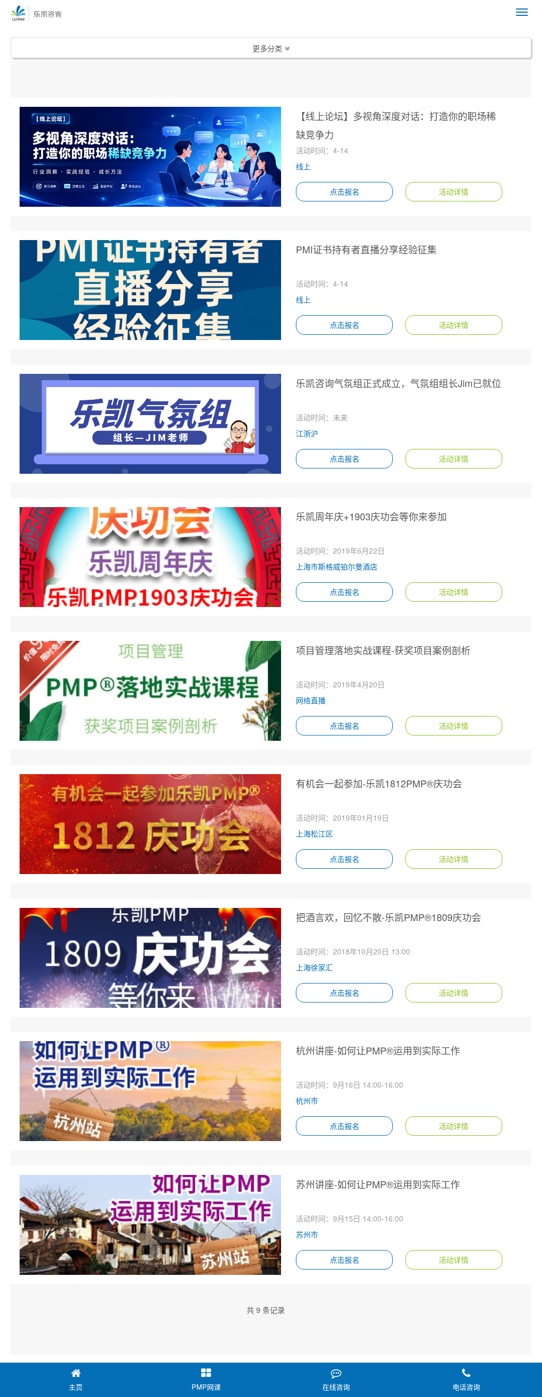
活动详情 (453, 191)
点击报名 (344, 191)
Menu (522, 12)
